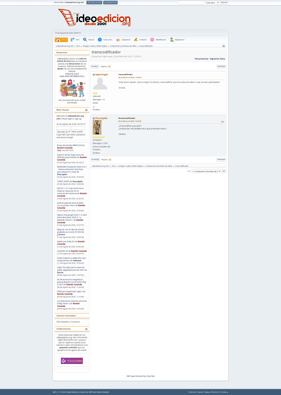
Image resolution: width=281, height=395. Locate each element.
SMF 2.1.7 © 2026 (59, 392)
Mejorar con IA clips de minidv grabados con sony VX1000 (70, 230)
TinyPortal (192, 392)
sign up (78, 118)
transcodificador (125, 74)
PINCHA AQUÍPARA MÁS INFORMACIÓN (71, 75)
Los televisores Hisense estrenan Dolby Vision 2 (72, 302)
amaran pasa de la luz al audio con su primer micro (70, 204)
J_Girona (61, 234)
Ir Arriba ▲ (224, 392)
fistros (60, 272)
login (70, 118)
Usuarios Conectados (66, 316)
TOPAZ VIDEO (63, 181)
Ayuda (200, 392)
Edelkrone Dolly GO (66, 241)
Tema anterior (202, 58)
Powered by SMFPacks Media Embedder (94, 392)
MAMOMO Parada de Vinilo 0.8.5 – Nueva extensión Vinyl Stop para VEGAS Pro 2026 (71, 169)
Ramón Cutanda (65, 147)
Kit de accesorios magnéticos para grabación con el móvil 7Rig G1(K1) (71, 282)
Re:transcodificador (126, 118)
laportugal (101, 74)
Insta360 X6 (62, 251)
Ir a (188, 171)
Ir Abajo (94, 66)
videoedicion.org (65, 58)
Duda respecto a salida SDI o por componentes (71, 259)
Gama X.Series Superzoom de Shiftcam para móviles (70, 156)
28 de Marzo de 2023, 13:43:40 (129, 121)
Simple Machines (72, 392)
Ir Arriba (95, 159)
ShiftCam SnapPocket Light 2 (70, 291)
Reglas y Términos (211, 392)
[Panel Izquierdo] (223, 46)
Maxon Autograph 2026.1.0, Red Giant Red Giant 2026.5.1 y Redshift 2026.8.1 (72, 217)
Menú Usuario (62, 110)
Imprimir (221, 66)
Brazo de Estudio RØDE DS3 (69, 145)
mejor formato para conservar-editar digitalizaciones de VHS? (71, 268)
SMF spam (131, 376)
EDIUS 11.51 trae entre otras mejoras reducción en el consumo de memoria (70, 191)
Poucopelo (62, 174)
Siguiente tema (217, 58)
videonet (77, 260)
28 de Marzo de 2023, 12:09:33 (129, 77)
